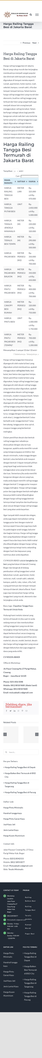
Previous (26, 43)
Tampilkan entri (13, 171)
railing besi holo (23, 370)
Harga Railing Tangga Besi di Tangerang (30, 983)
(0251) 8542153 (17, 858)
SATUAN (21, 181)
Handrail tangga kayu (12, 813)
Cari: (18, 176)
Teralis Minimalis (15, 869)
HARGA (32, 181)
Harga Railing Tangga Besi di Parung (20, 792)
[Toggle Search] (31, 14)
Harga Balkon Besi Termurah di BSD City (30, 970)
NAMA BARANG (8, 181)
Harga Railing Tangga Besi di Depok (20, 767)
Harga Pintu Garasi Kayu (14, 819)
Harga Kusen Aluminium (14, 835)
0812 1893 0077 (18, 862)
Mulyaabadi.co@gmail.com (21, 865)
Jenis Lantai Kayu (10, 830)
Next (34, 43)
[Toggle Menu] (36, 15)
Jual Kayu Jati (9, 824)
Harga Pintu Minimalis (13, 807)
